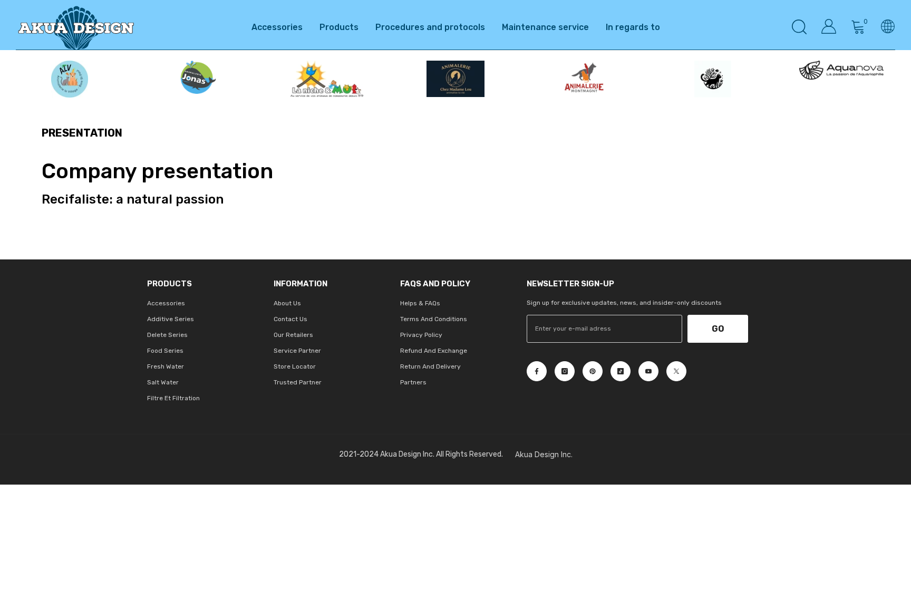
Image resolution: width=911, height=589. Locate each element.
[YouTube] (648, 371)
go (718, 329)
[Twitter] (676, 371)
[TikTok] (620, 371)
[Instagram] (565, 371)
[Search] (799, 26)
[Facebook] (537, 371)
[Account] (828, 26)
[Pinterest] (593, 371)
